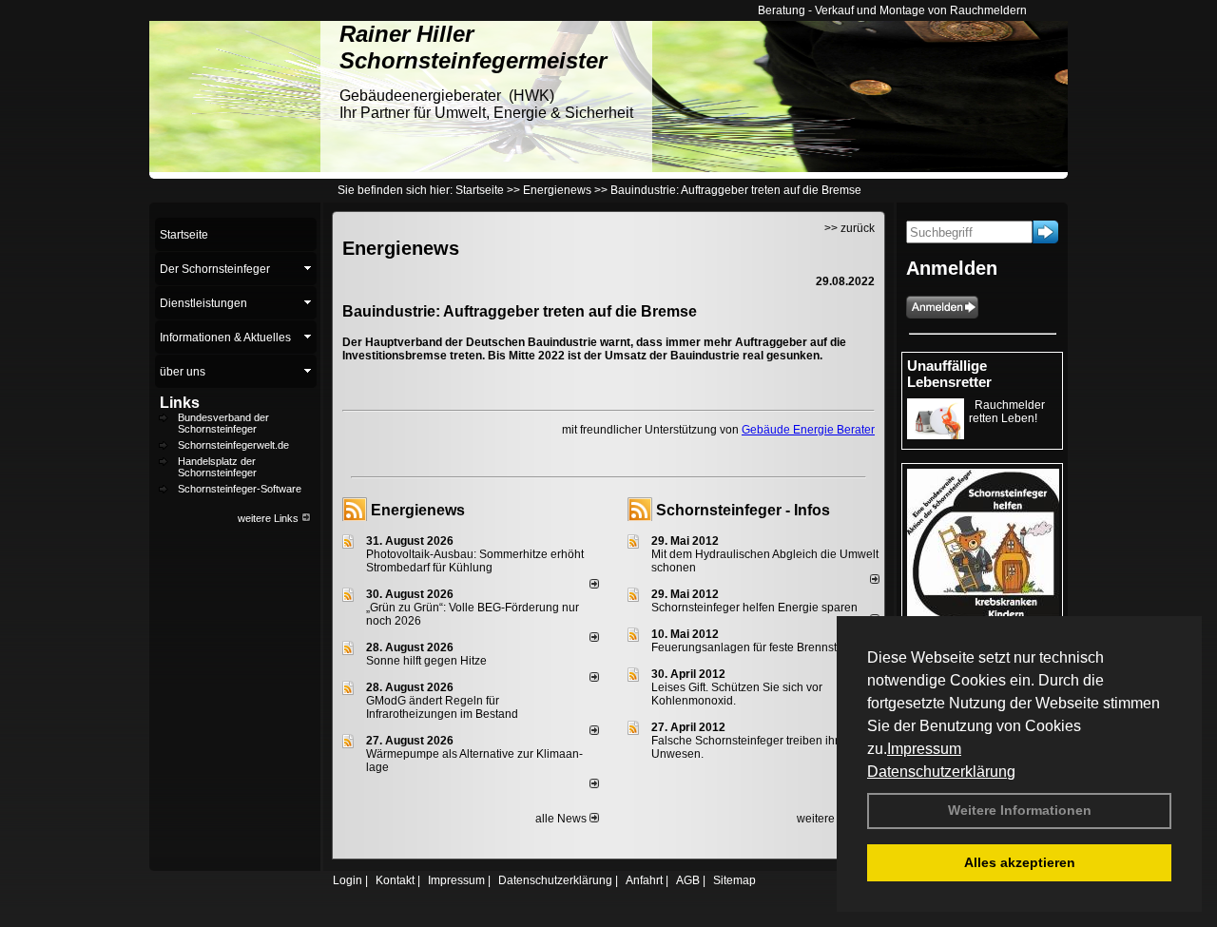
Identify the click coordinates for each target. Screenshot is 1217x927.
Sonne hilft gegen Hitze (426, 660)
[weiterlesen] (594, 584)
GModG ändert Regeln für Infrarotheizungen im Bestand (442, 707)
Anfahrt (644, 880)
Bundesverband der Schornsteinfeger (223, 423)
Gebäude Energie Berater (808, 429)
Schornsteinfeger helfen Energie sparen (754, 607)
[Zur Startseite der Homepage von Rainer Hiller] (234, 168)
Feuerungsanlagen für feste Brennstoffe (753, 647)
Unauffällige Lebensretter (949, 373)
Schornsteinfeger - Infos (743, 510)
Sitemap (734, 880)
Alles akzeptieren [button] (1019, 862)
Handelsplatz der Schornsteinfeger (217, 466)
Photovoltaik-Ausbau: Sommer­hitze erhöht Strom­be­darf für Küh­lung (475, 561)
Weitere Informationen (1019, 810)
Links (180, 403)
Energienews (418, 510)
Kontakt (395, 880)
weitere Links (269, 518)
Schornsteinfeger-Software (239, 488)
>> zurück (849, 228)
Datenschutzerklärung (941, 771)
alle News (562, 818)
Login (347, 880)
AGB (688, 880)
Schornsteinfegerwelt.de (233, 445)
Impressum (924, 749)
